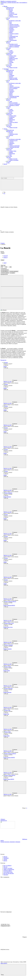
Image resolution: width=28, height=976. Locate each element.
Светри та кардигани (14, 25)
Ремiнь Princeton (7, 692)
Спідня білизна (13, 40)
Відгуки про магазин (8, 873)
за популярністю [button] (4, 271)
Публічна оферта (7, 870)
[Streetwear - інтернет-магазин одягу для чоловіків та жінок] (8, 828)
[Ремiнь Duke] (15, 732)
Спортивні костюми (14, 96)
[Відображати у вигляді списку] (12, 303)
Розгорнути (3, 360)
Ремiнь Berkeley (7, 496)
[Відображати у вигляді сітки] (12, 292)
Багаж (10, 111)
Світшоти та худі (13, 27)
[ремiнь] (15, 362)
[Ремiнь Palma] (15, 666)
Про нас (5, 866)
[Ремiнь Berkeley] (15, 493)
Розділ (2, 253)
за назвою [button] (12, 272)
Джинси (11, 31)
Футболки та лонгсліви (15, 20)
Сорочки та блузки (13, 24)
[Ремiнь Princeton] (15, 688)
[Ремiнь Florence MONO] (15, 753)
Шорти (11, 95)
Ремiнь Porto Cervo (8, 627)
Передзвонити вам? (5, 925)
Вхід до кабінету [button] (7, 865)
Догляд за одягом (13, 122)
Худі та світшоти (13, 88)
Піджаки (11, 28)
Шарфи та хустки (13, 58)
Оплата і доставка (7, 868)
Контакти (5, 874)
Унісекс (5, 128)
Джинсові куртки (13, 16)
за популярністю (4, 269)
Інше (10, 63)
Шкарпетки (12, 59)
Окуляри (11, 62)
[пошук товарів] (12, 171)
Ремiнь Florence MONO (9, 757)
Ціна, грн (3, 265)
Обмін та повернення (8, 869)
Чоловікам (6, 68)
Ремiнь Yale (6, 714)
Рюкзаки (11, 52)
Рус (4, 193)
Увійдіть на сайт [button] (7, 381)
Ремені (10, 61)
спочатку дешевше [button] (14, 271)
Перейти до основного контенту (8, 1)
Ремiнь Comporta (7, 648)
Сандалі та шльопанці (14, 45)
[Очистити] (12, 184)
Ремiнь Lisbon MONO (8, 779)
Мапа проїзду (4, 963)
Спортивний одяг (13, 36)
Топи (10, 23)
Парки (10, 11)
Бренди (5, 164)
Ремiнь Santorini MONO (9, 605)
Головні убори (12, 55)
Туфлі (10, 101)
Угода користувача (8, 872)
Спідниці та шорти (13, 33)
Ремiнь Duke (6, 735)
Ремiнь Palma (6, 670)
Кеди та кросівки (13, 102)
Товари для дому (13, 67)
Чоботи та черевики (14, 46)
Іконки (2, 260)
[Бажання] (14, 200)
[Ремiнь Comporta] (15, 645)
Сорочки (11, 85)
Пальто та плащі (13, 14)
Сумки (10, 50)
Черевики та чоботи (14, 105)
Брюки (10, 32)
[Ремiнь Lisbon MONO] (15, 775)
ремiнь (5, 366)
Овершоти (11, 29)
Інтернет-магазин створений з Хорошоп (10, 841)
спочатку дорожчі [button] (5, 272)
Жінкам (5, 6)
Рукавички (12, 57)
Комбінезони (12, 37)
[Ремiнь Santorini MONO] (15, 601)
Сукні (10, 35)
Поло (10, 22)
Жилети (11, 15)
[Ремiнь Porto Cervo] (15, 623)
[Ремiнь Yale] (15, 710)
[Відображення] (12, 280)
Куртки (11, 10)
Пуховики (11, 12)
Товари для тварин (13, 160)
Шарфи (11, 118)
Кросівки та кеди (13, 44)
